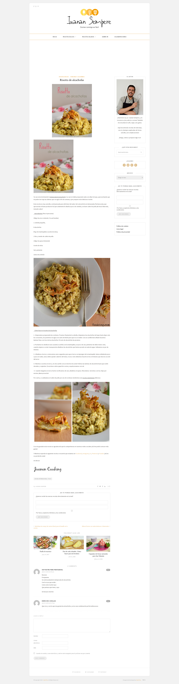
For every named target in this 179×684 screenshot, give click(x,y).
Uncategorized (64, 76)
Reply (108, 570)
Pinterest (95, 453)
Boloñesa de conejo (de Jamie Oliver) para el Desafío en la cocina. (51, 527)
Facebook (79, 453)
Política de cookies (122, 226)
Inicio (55, 37)
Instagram (86, 453)
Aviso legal (120, 229)
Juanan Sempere (40, 486)
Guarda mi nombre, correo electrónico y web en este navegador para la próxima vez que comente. (63, 653)
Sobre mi (105, 37)
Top (143, 680)
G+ (90, 453)
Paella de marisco (45, 551)
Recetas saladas (88, 37)
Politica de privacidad (123, 232)
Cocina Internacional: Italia (43, 478)
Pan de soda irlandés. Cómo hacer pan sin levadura (72, 552)
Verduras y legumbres (77, 76)
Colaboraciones (120, 37)
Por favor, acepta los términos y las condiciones (128, 209)
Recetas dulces (68, 37)
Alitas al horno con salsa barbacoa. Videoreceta (95, 526)
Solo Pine (45, 680)
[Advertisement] (89, 60)
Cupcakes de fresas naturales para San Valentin (98, 555)
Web (35, 648)
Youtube (101, 453)
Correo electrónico (37, 642)
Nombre (36, 636)
